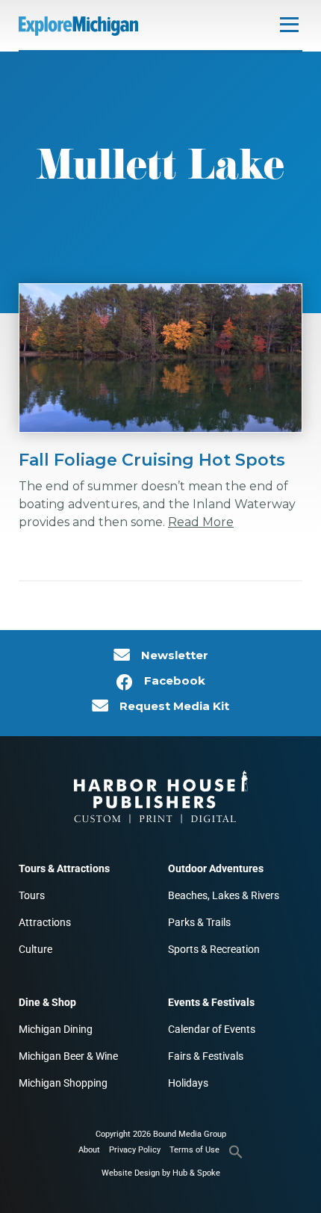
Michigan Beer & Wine (68, 1056)
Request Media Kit (174, 706)
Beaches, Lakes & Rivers (223, 895)
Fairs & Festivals (205, 1056)
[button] (235, 1156)
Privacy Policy (134, 1150)
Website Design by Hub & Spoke (161, 1173)
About (89, 1150)
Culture (35, 949)
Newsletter (174, 655)
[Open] (289, 24)
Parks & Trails (199, 922)
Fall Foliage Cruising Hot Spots (152, 460)
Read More (201, 522)
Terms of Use (194, 1150)
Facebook (174, 681)
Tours (32, 895)
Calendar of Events (211, 1029)
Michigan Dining (56, 1029)
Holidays (188, 1083)
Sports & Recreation (214, 949)
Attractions (45, 922)
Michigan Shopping (63, 1083)
